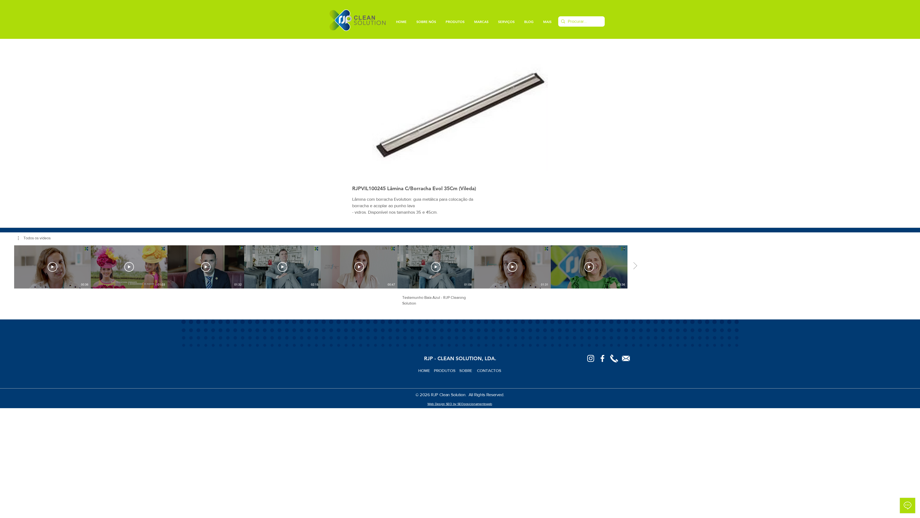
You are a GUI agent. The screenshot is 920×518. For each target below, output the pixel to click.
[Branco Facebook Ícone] (602, 358)
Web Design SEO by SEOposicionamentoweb (459, 404)
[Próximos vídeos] (635, 266)
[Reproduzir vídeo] (52, 267)
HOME (426, 370)
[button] (34, 238)
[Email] (626, 358)
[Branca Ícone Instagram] (590, 358)
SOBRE (466, 370)
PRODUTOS (446, 370)
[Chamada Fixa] (614, 358)
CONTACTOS (489, 370)
